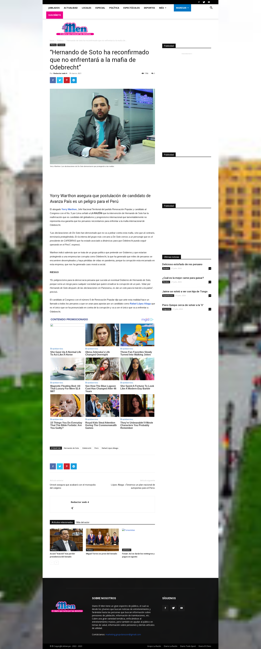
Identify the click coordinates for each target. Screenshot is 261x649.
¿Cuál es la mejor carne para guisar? (183, 277)
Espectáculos (131, 7)
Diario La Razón (170, 646)
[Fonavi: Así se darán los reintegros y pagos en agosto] (138, 540)
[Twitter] (204, 2)
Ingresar (181, 7)
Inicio (52, 40)
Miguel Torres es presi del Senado (101, 554)
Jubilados (54, 7)
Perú (96, 448)
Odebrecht (86, 448)
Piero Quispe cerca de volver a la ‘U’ (182, 305)
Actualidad (71, 7)
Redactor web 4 (60, 73)
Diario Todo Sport (188, 646)
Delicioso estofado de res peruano (182, 264)
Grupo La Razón (154, 646)
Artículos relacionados (62, 522)
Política (114, 7)
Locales (86, 7)
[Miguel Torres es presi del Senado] (102, 540)
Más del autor (82, 522)
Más (161, 7)
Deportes (149, 7)
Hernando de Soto (71, 448)
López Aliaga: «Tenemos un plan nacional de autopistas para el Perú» (133, 486)
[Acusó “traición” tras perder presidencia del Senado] (66, 540)
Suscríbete (54, 15)
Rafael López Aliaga (110, 448)
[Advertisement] (102, 178)
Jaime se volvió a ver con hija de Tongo (185, 291)
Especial (100, 7)
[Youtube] (209, 2)
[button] (211, 8)
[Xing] (73, 508)
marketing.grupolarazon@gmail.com (123, 634)
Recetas (166, 268)
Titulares (61, 45)
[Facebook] (199, 2)
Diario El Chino (205, 646)
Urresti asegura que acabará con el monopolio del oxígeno (73, 486)
